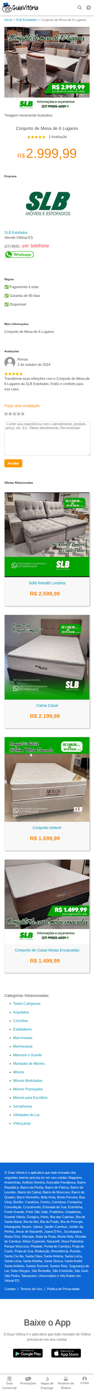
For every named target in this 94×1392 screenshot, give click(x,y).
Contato (10, 1289)
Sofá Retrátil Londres (47, 583)
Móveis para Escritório (30, 1097)
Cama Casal (47, 705)
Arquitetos (21, 1012)
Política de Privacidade (63, 1289)
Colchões (20, 1021)
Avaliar (13, 463)
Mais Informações (16, 324)
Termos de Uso (31, 1289)
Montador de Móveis (29, 1063)
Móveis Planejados (28, 1089)
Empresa (10, 176)
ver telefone (35, 246)
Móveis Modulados (27, 1080)
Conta (84, 1383)
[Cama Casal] (47, 698)
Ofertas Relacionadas (18, 482)
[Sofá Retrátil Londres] (47, 576)
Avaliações (11, 351)
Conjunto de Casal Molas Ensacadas (47, 950)
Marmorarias (23, 1046)
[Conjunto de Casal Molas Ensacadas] (47, 943)
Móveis (18, 1072)
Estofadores (22, 1029)
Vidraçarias (22, 1123)
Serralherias (22, 1106)
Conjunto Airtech (47, 828)
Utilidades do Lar (26, 1115)
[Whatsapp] (26, 254)
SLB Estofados (16, 232)
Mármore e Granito (27, 1055)
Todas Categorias (26, 1003)
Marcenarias (22, 1038)
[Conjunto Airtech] (47, 820)
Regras (9, 279)
